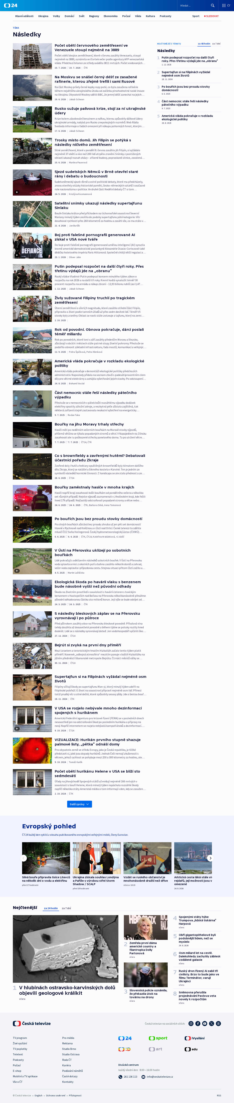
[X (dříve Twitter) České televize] (211, 1023)
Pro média (68, 1038)
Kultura (150, 16)
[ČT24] (10, 5)
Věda (138, 16)
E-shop (17, 1070)
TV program (20, 1038)
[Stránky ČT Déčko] (124, 1049)
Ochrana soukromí (55, 1095)
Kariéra (66, 1065)
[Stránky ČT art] (155, 1049)
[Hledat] (212, 5)
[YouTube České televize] (204, 1023)
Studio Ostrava (70, 1054)
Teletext (18, 1054)
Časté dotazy (69, 1076)
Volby (56, 16)
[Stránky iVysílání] (195, 1038)
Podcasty (165, 16)
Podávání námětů (72, 1070)
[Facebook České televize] (198, 1023)
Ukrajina (43, 16)
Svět (81, 16)
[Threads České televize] (218, 1023)
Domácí (69, 16)
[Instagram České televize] (191, 1023)
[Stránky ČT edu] (191, 1049)
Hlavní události (24, 16)
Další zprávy (77, 804)
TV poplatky (20, 1049)
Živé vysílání (20, 1043)
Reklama (67, 1043)
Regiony (94, 16)
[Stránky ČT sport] (158, 1038)
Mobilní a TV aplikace (25, 1076)
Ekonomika (111, 16)
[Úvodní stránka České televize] (32, 1023)
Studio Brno (69, 1049)
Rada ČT (67, 1059)
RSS (219, 1095)
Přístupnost (75, 1095)
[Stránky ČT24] (125, 1038)
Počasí (126, 16)
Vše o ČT (18, 1081)
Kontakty (67, 1081)
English (38, 1095)
